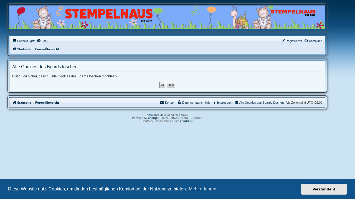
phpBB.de (186, 120)
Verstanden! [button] (324, 189)
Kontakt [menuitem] (170, 102)
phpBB (152, 117)
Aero (150, 114)
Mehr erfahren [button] (202, 189)
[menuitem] (42, 41)
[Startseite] (36, 16)
